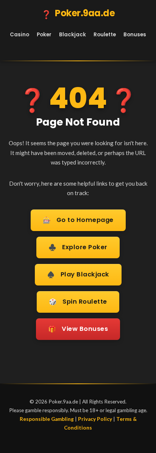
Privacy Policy (95, 419)
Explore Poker (78, 247)
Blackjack (72, 34)
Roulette (105, 34)
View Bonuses (78, 329)
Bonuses (134, 34)
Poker (44, 34)
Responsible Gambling (47, 419)
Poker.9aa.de (78, 13)
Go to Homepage (78, 220)
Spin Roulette (78, 301)
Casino (19, 34)
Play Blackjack (78, 274)
